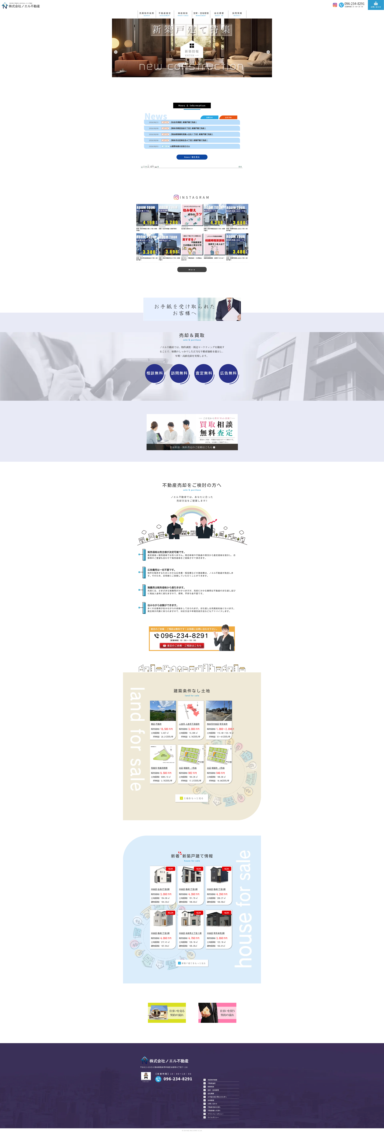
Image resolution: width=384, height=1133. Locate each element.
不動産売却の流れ (214, 1107)
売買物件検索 (146, 13)
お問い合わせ (212, 1103)
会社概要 (219, 13)
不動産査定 (165, 13)
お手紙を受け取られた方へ (217, 1097)
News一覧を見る (192, 157)
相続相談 (183, 13)
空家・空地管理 (201, 13)
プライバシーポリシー (216, 1114)
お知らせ (209, 117)
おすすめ (228, 117)
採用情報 (237, 13)
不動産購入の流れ (214, 1110)
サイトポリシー (213, 1117)
